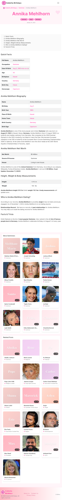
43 (14, 72)
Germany (16, 81)
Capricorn (16, 89)
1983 (19, 68)
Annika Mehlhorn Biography (14, 38)
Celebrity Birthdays (13, 3)
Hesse (15, 85)
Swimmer (21, 8)
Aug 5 (15, 68)
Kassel (15, 77)
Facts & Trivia (9, 47)
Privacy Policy (31, 495)
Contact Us (34, 493)
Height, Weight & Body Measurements (18, 43)
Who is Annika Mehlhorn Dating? (16, 45)
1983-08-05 (25, 68)
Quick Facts (9, 36)
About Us (27, 493)
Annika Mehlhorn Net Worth (14, 40)
